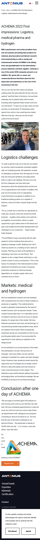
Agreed (28, 531)
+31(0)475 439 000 (9, 507)
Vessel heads (8, 483)
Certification (7, 494)
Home (3, 10)
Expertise (6, 487)
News (8, 10)
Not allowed (12, 531)
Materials (6, 490)
